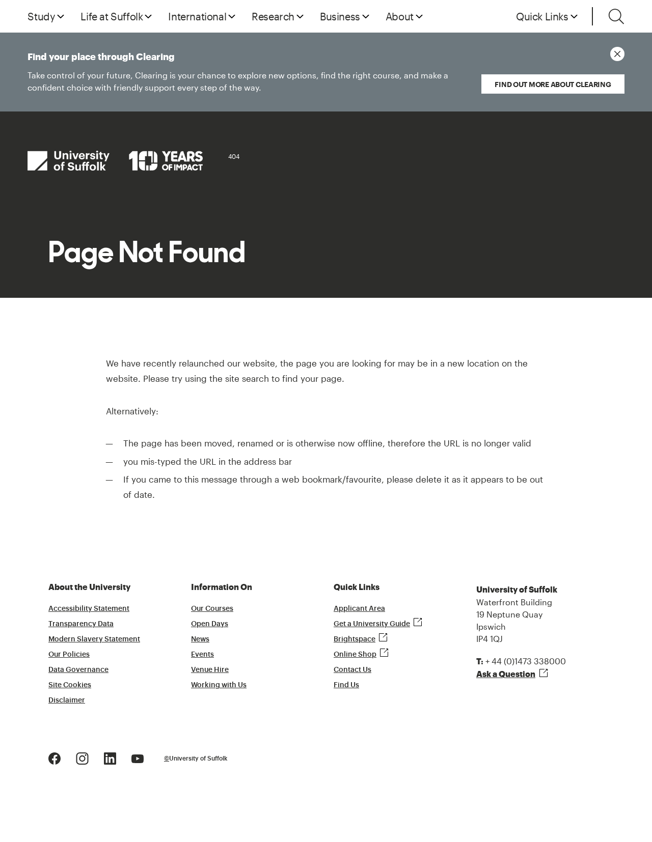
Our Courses (212, 608)
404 (233, 156)
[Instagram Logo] (82, 757)
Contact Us (352, 669)
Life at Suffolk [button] (111, 16)
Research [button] (273, 16)
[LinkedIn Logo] (110, 757)
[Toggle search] (616, 16)
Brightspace (354, 639)
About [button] (400, 16)
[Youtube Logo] (137, 757)
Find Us (346, 685)
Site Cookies (69, 685)
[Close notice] (617, 54)
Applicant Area (359, 608)
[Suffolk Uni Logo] (115, 160)
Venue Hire (210, 669)
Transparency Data (81, 624)
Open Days (209, 624)
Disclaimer (66, 700)
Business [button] (340, 16)
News (200, 639)
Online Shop (355, 654)
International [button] (197, 16)
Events (202, 654)
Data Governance (78, 669)
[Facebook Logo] (54, 757)
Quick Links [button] (542, 16)
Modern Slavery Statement (94, 639)
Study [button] (41, 16)
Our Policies (69, 654)
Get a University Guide (372, 624)
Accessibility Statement (88, 608)
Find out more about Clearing (553, 84)
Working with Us (219, 685)
